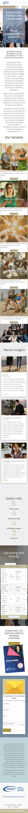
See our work (14, 509)
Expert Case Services (13, 308)
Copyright (19, 805)
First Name (6, 703)
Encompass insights (14, 528)
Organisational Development (14, 271)
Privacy (9, 806)
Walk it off (5, 375)
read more (5, 394)
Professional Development (14, 199)
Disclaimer (16, 806)
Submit (7, 730)
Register (24, 589)
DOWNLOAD (14, 644)
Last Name (6, 710)
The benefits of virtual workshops (12, 418)
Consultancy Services (14, 234)
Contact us (14, 538)
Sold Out (25, 576)
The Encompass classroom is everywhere (14, 461)
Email (5, 716)
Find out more (14, 178)
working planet (20, 811)
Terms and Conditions (9, 805)
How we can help (14, 519)
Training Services (14, 162)
